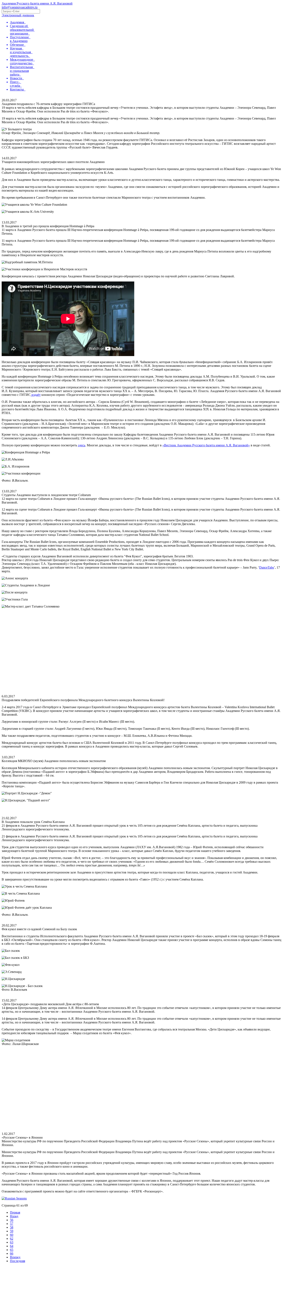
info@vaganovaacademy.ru (19, 7)
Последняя (17, 1261)
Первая (15, 1212)
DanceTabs (266, 567)
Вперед (15, 1257)
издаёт (36, 394)
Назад (14, 1216)
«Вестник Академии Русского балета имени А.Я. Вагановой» (206, 445)
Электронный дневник (18, 15)
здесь (81, 445)
